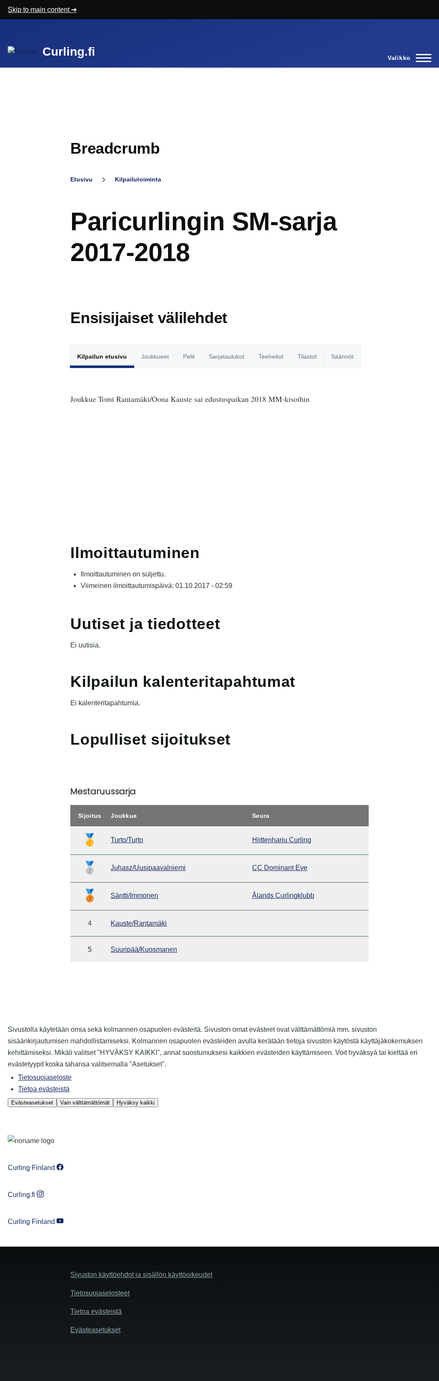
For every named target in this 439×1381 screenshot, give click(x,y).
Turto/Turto (127, 839)
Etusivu (81, 179)
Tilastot (307, 356)
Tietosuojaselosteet (99, 1293)
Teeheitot (271, 356)
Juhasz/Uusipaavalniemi (148, 867)
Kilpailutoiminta (138, 179)
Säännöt (342, 356)
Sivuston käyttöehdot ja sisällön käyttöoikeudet (141, 1274)
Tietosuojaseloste (45, 1077)
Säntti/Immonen (134, 895)
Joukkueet (155, 356)
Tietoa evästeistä (43, 1089)
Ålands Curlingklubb (283, 895)
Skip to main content (39, 9)
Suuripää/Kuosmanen (144, 949)
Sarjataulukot (226, 356)
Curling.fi (68, 51)
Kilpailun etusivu (102, 356)
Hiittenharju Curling (281, 839)
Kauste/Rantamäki (139, 923)
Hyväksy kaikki (136, 1102)
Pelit (189, 356)
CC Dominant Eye (279, 867)
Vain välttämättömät (85, 1102)
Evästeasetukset (32, 1102)
